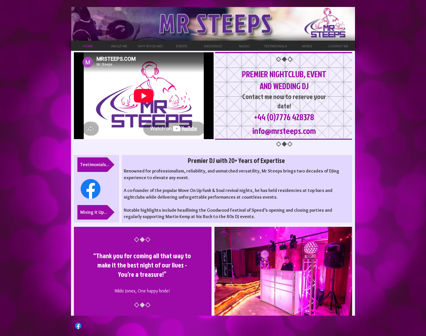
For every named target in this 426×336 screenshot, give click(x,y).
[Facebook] (90, 189)
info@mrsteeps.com (284, 130)
